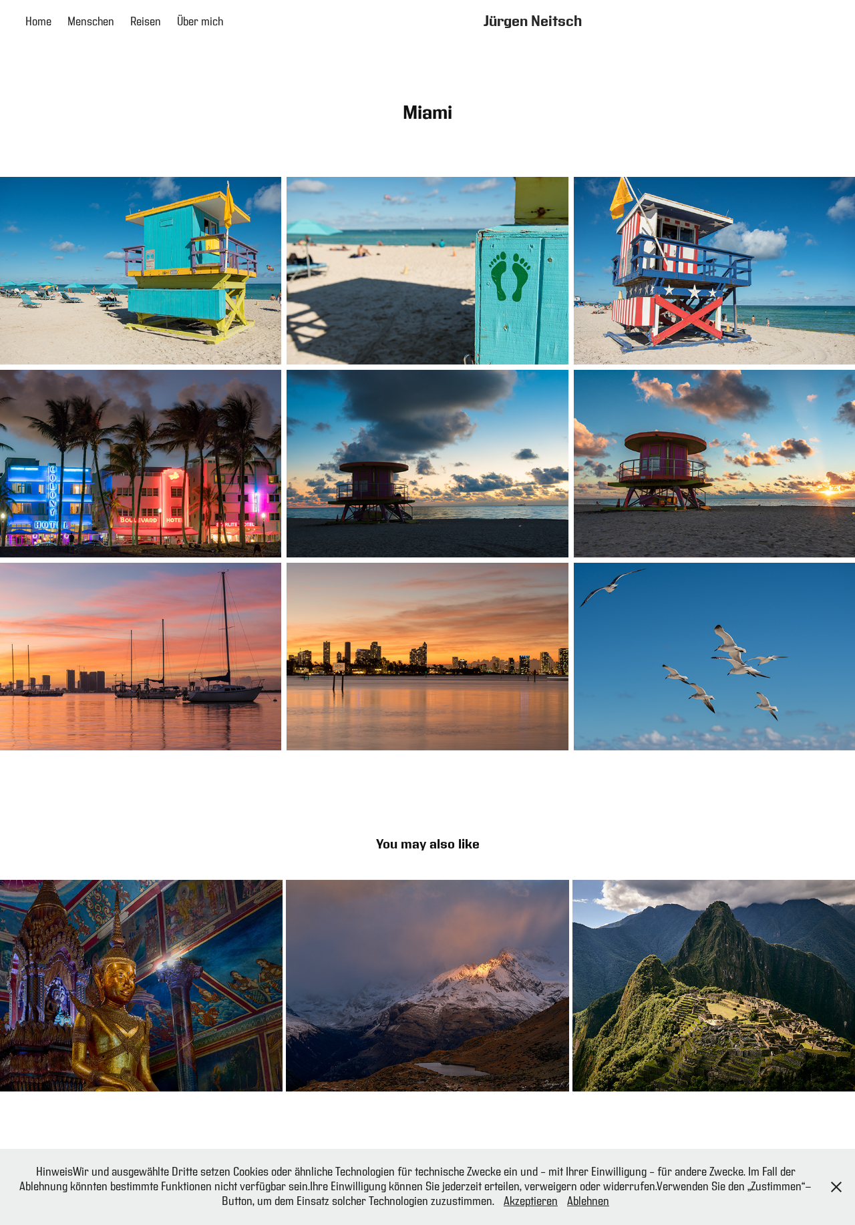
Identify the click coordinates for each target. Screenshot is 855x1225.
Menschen (90, 22)
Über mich (200, 22)
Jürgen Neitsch (533, 22)
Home (38, 22)
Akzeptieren (531, 1201)
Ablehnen (588, 1201)
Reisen (145, 22)
